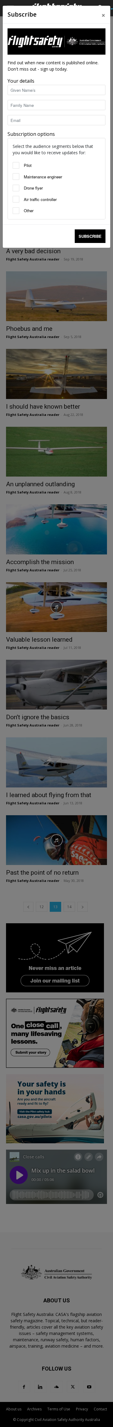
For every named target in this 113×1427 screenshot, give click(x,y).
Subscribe (90, 236)
